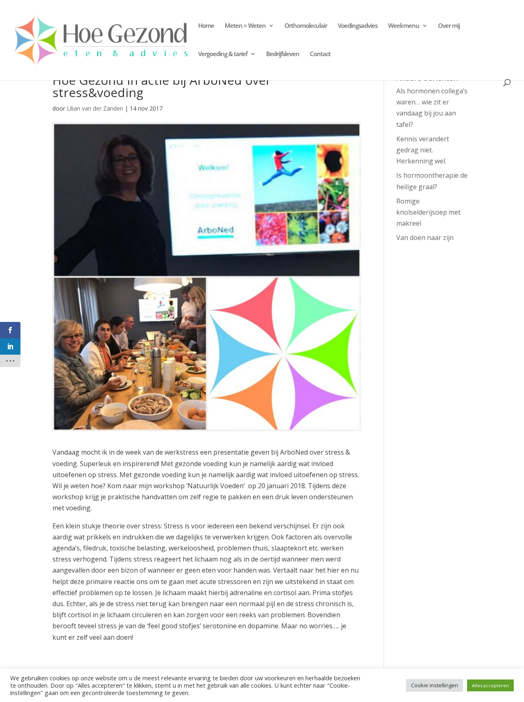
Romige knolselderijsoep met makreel (428, 212)
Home (206, 26)
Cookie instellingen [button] (434, 685)
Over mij (449, 26)
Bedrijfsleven (282, 54)
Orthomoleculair (306, 26)
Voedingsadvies (357, 26)
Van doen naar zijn (425, 237)
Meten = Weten (245, 26)
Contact (320, 54)
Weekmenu (403, 26)
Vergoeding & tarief (222, 54)
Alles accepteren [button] (490, 685)
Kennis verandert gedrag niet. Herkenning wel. (422, 149)
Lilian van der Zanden (95, 108)
